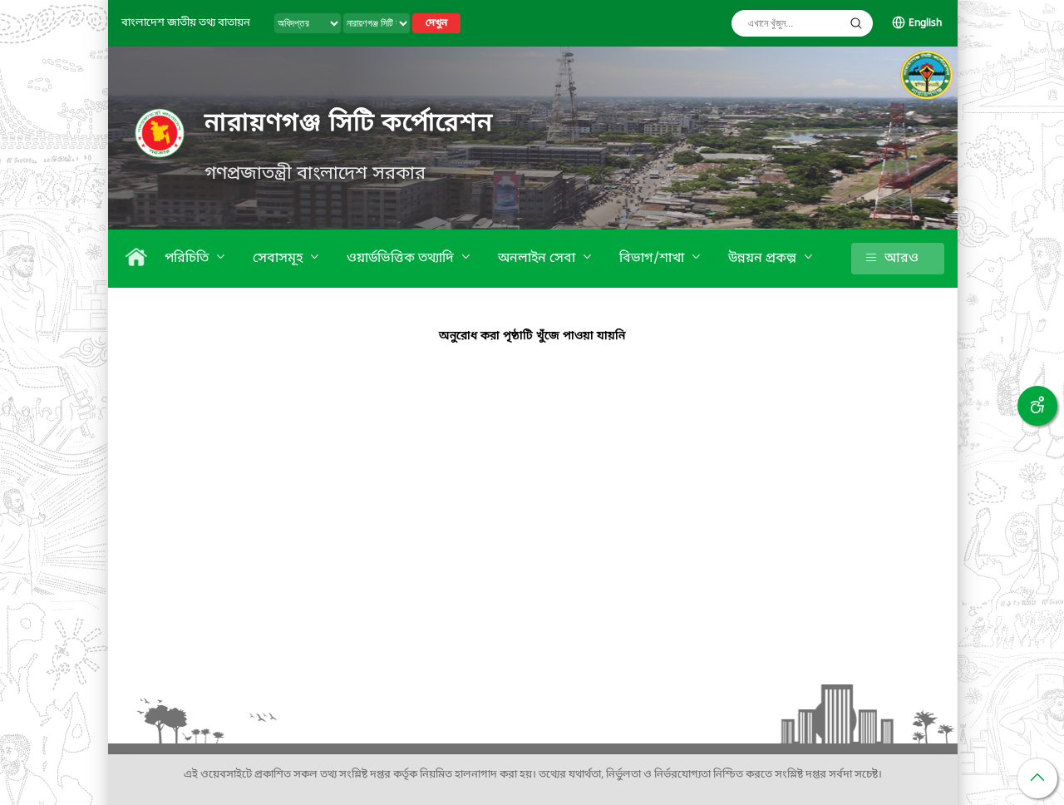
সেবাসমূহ (279, 258)
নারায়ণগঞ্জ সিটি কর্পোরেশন (348, 124)
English (925, 23)
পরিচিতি (188, 258)
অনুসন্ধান (856, 23)
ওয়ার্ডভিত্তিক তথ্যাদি (402, 258)
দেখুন (436, 23)
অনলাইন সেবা (538, 258)
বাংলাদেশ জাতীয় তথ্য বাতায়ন (185, 23)
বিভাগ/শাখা (653, 258)
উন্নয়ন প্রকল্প (764, 258)
